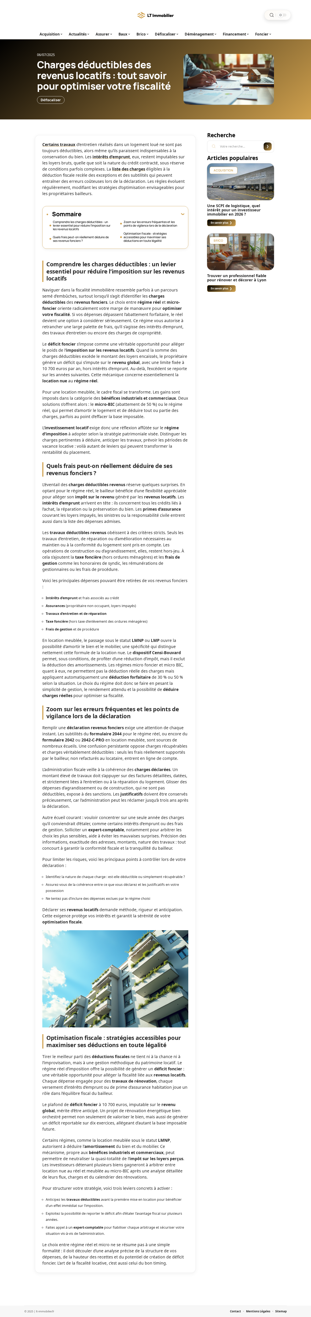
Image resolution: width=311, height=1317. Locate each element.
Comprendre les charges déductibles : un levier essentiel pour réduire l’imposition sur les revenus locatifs (81, 225)
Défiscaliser (51, 100)
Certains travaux (58, 144)
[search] (272, 15)
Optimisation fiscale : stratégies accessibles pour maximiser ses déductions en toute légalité (145, 237)
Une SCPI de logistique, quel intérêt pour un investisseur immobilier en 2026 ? (234, 210)
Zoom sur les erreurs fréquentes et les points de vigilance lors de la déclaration (150, 223)
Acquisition (223, 170)
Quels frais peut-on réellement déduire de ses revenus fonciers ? (81, 239)
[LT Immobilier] (155, 15)
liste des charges (128, 169)
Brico (218, 240)
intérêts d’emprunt (111, 157)
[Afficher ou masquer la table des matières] (132, 213)
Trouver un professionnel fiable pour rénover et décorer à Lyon (236, 277)
